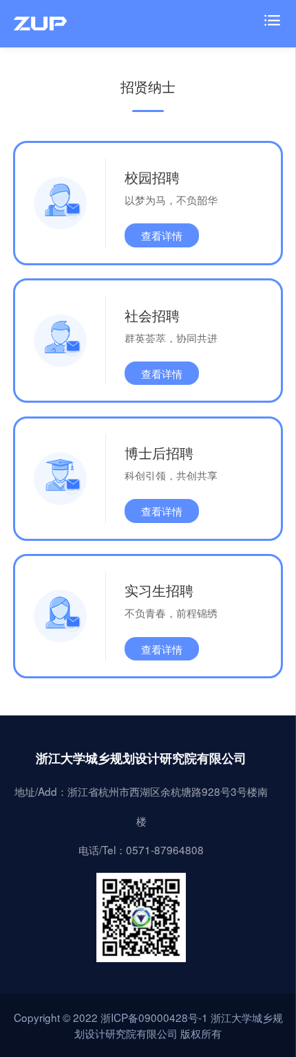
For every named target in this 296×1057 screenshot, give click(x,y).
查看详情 (161, 235)
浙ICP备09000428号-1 (154, 1017)
